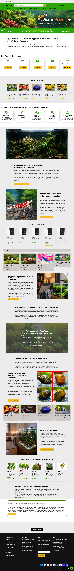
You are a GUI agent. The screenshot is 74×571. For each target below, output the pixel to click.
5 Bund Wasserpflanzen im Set (23, 474)
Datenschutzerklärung (10, 544)
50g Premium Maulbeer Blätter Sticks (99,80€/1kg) (11, 241)
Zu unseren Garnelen (13, 299)
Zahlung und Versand (10, 541)
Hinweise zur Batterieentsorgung (10, 546)
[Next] (70, 92)
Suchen (7, 564)
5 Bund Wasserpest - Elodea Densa (11, 475)
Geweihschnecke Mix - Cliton (62, 95)
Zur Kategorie (8, 67)
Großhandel (8, 552)
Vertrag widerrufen (67, 568)
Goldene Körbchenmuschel (49, 95)
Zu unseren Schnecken (13, 400)
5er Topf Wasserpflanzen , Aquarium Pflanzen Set (36, 475)
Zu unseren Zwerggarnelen (46, 216)
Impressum (8, 539)
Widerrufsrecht (9, 542)
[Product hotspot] (33, 139)
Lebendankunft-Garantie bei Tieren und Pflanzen (12, 554)
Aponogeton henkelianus (60, 474)
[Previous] (3, 92)
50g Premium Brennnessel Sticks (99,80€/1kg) (49, 241)
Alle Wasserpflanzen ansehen (21, 183)
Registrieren (41, 555)
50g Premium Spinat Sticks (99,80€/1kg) (61, 240)
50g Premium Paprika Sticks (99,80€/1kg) (24, 240)
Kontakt (7, 550)
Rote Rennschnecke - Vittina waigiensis (24, 95)
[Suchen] (44, 5)
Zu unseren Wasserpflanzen (47, 449)
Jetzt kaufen (12, 514)
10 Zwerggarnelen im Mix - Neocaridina (11, 95)
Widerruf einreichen (37, 529)
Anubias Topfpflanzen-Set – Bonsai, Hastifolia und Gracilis (49, 475)
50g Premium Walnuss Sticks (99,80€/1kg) (37, 240)
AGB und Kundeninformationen (12, 549)
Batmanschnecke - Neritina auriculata (36, 95)
